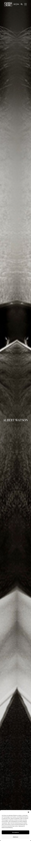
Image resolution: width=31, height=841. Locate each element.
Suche (21, 4)
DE (15, 4)
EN (18, 4)
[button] (28, 812)
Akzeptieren (15, 832)
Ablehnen (15, 837)
